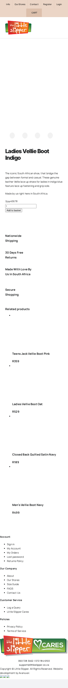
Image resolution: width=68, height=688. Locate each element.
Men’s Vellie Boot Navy (28, 505)
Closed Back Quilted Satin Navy (34, 454)
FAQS (10, 588)
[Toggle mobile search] (55, 27)
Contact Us (13, 592)
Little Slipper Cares (18, 611)
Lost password (15, 556)
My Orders (13, 552)
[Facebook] (12, 135)
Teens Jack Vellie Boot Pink (31, 354)
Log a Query (13, 607)
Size (7, 201)
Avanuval (24, 673)
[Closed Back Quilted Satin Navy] (37, 431)
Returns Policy (15, 561)
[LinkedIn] (24, 135)
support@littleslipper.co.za (34, 664)
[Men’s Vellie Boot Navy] (37, 482)
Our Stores (13, 580)
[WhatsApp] (37, 135)
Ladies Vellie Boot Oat (27, 404)
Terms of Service (16, 631)
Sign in (10, 544)
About (10, 575)
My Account (14, 548)
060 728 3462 (25, 660)
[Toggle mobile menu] (61, 27)
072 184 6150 (42, 660)
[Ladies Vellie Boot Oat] (37, 381)
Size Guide (13, 584)
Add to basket (14, 210)
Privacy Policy (14, 626)
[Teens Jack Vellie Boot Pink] (37, 330)
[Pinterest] (50, 135)
